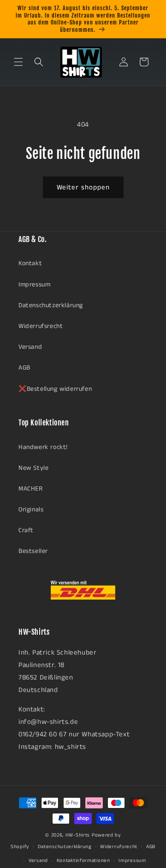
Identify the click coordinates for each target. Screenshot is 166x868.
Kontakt (30, 263)
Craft (26, 530)
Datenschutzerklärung (50, 305)
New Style (33, 468)
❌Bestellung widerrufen (55, 389)
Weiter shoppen (83, 187)
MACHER (30, 488)
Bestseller (33, 551)
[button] (18, 62)
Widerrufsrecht (40, 326)
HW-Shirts (77, 835)
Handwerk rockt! (43, 447)
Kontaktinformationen (83, 860)
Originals (30, 509)
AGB (24, 367)
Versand (30, 347)
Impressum (34, 284)
